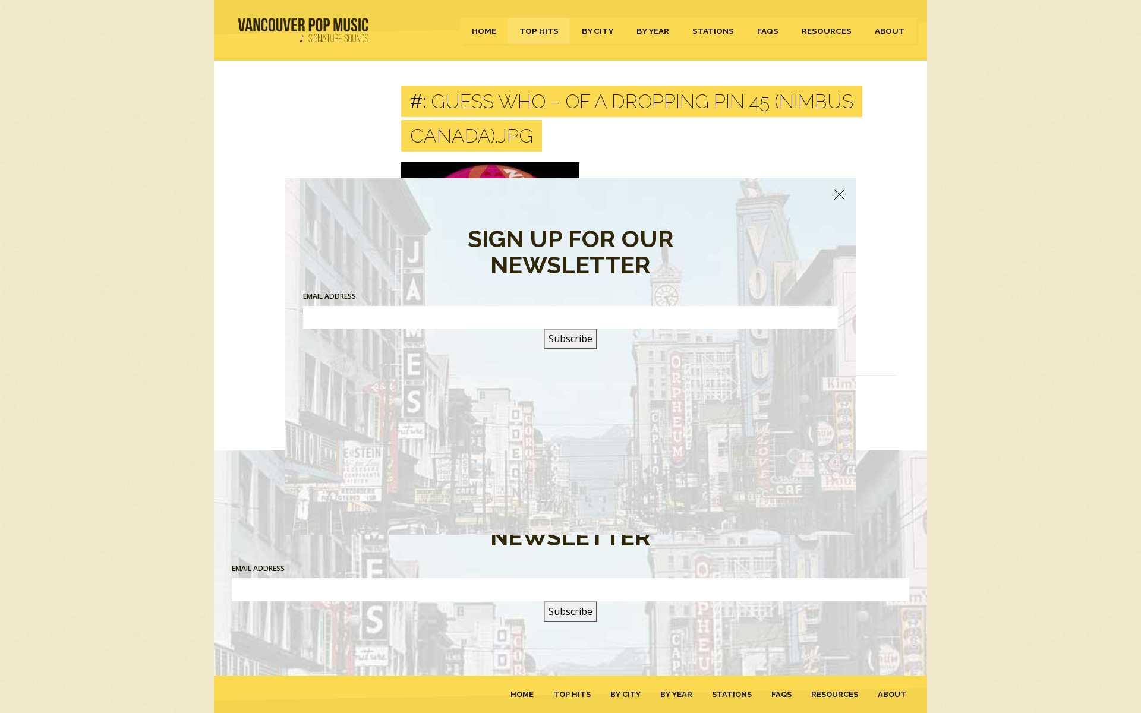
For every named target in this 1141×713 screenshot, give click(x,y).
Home (484, 31)
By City (597, 31)
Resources (827, 31)
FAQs (767, 31)
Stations (713, 31)
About (889, 31)
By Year (652, 31)
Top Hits (539, 31)
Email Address (258, 568)
